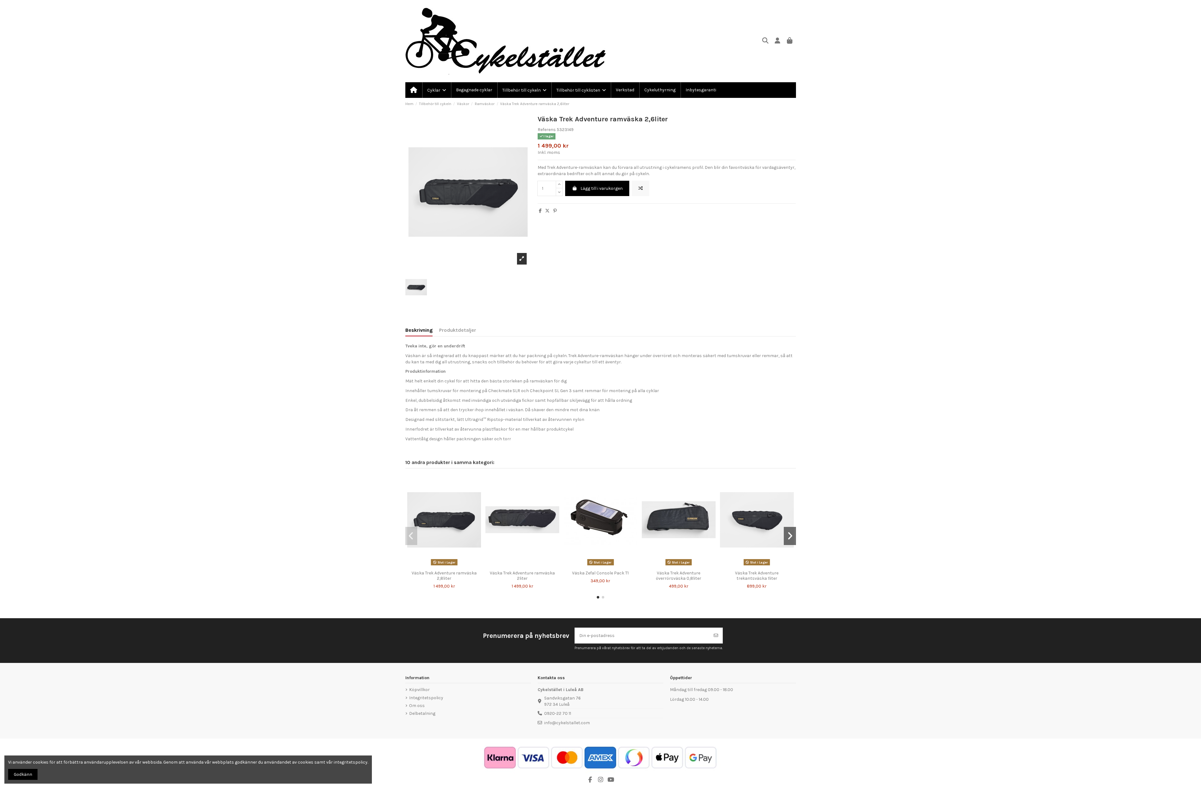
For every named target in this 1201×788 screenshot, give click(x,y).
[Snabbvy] (448, 565)
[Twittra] (547, 211)
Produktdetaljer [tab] (457, 330)
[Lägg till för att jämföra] (640, 188)
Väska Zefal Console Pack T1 (600, 573)
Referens (547, 129)
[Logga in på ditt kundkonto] (778, 41)
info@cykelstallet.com (567, 722)
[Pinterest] (555, 211)
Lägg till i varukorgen (601, 188)
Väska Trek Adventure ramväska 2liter (522, 575)
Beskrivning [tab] (419, 330)
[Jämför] (439, 565)
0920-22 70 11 (557, 713)
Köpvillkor (419, 689)
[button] (598, 597)
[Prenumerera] (715, 635)
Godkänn (23, 774)
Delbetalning (422, 713)
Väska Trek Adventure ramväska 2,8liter (444, 575)
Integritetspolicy (426, 697)
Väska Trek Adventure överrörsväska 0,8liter (678, 575)
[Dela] (540, 211)
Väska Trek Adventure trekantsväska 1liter (756, 575)
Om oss (417, 705)
